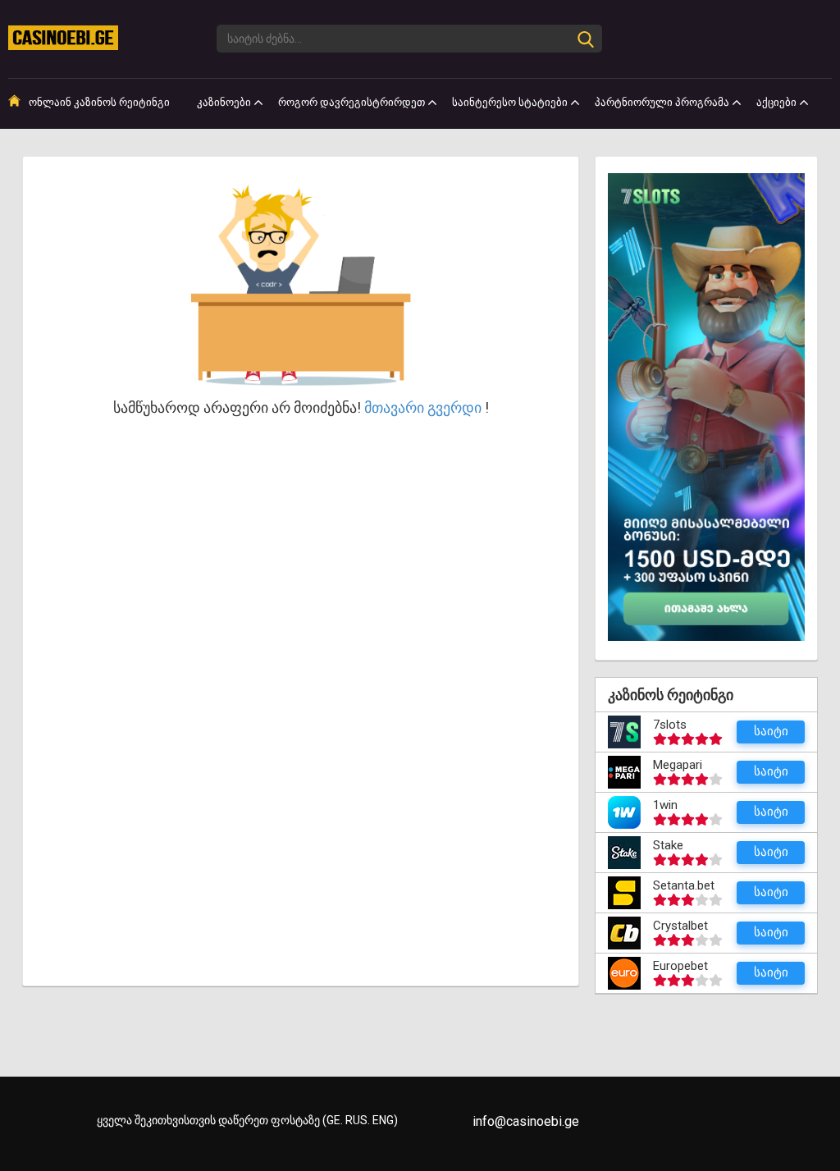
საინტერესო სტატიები (510, 102)
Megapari (677, 764)
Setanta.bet (683, 885)
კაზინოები (224, 102)
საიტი (771, 731)
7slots (670, 724)
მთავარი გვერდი (423, 407)
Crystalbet (680, 925)
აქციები (776, 102)
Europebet (680, 965)
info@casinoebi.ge (525, 1121)
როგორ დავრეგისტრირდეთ (351, 102)
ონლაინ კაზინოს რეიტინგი (99, 102)
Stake (668, 845)
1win (665, 805)
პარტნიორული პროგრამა (662, 102)
